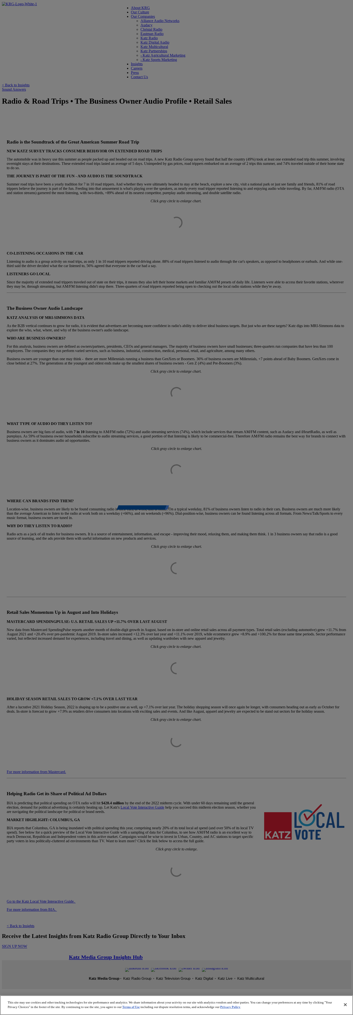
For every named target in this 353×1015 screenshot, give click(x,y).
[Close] (345, 1004)
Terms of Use (131, 1007)
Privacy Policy (230, 1007)
